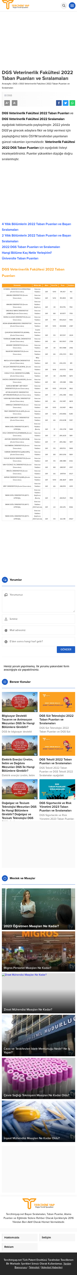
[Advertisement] (38, 193)
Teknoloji (34, 1267)
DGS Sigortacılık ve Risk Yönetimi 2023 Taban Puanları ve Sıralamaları (55, 806)
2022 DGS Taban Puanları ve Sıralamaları (31, 247)
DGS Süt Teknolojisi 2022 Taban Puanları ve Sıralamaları (56, 719)
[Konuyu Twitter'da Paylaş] (65, 103)
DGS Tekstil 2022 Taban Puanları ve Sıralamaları (55, 761)
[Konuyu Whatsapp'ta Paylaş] (72, 103)
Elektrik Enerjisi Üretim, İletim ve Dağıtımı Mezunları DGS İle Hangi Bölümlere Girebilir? (18, 765)
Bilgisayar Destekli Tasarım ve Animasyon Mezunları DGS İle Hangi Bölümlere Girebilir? (18, 721)
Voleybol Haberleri (51, 1267)
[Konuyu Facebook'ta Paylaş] (59, 103)
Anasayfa (6, 83)
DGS (15, 83)
